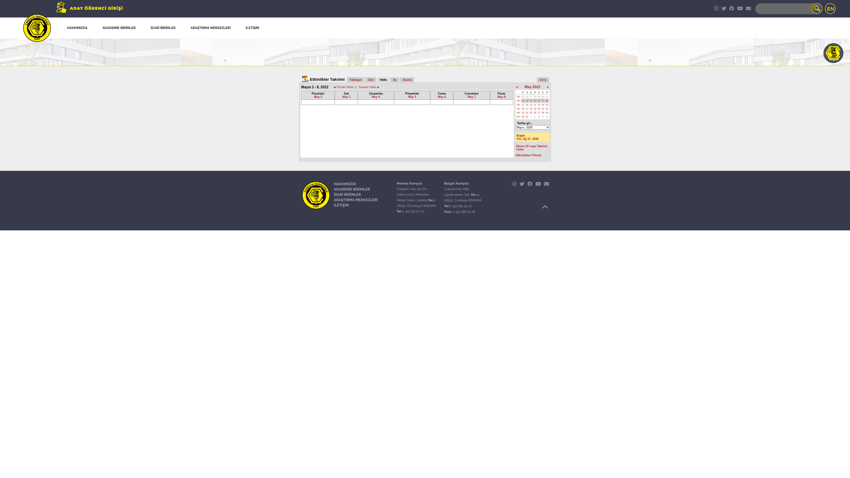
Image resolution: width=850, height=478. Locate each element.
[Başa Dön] (545, 207)
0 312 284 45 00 (461, 206)
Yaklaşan (356, 79)
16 (523, 108)
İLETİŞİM (341, 205)
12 (535, 104)
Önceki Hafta (345, 87)
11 (531, 104)
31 (527, 116)
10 (527, 104)
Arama (407, 79)
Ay (394, 79)
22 (547, 108)
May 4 (376, 96)
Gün (371, 79)
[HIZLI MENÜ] (833, 53)
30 (543, 96)
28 (535, 96)
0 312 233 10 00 (413, 211)
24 (527, 112)
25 (523, 96)
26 (527, 96)
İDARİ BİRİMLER (347, 195)
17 (527, 108)
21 (543, 108)
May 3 (346, 96)
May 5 (412, 96)
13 (539, 104)
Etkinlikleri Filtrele (528, 155)
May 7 (472, 96)
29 (539, 96)
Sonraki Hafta (367, 87)
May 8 (502, 96)
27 (531, 96)
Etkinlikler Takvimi (327, 79)
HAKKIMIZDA (345, 184)
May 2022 (532, 87)
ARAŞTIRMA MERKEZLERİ (356, 200)
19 (535, 108)
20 (539, 108)
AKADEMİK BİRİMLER (352, 189)
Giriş (543, 79)
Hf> (518, 96)
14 (543, 104)
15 (547, 104)
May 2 (318, 96)
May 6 (442, 96)
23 (523, 112)
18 (531, 108)
